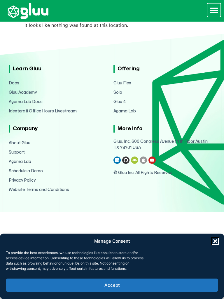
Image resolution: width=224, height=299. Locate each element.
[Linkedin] (117, 160)
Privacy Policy (22, 180)
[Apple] (143, 160)
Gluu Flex (122, 83)
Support (17, 152)
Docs (14, 83)
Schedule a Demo (26, 171)
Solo (117, 92)
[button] (215, 241)
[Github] (126, 160)
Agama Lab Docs (26, 102)
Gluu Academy (23, 92)
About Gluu (19, 143)
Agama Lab (124, 111)
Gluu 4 (119, 102)
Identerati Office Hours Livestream (43, 111)
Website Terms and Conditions (39, 190)
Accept (112, 285)
